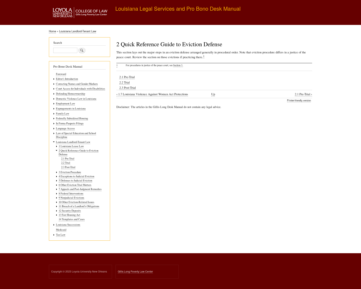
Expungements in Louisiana (71, 108)
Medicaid (61, 229)
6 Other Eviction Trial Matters (75, 185)
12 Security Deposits (70, 210)
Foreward (61, 74)
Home (52, 31)
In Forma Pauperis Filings (70, 123)
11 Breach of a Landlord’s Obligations (79, 206)
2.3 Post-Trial (127, 87)
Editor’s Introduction (67, 79)
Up (213, 94)
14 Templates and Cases (72, 219)
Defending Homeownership (70, 93)
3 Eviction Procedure (70, 172)
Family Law (62, 113)
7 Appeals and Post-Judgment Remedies (80, 189)
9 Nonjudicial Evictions (71, 197)
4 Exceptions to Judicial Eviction (76, 176)
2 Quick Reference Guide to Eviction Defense (78, 152)
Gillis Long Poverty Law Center (135, 271)
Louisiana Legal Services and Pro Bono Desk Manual (178, 8)
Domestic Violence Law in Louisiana (76, 98)
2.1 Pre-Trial (127, 77)
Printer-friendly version (299, 100)
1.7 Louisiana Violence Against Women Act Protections (152, 94)
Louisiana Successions (68, 224)
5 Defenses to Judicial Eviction (75, 180)
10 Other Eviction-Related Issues (76, 202)
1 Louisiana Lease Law (71, 146)
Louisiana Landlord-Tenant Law (77, 31)
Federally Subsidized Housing (72, 118)
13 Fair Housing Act (69, 215)
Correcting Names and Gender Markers (77, 84)
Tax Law (60, 234)
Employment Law (65, 103)
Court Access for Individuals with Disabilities (80, 88)
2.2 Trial (124, 82)
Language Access (65, 128)
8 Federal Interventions (71, 193)
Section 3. (178, 65)
